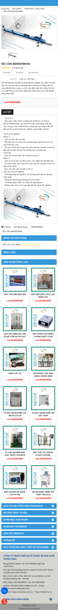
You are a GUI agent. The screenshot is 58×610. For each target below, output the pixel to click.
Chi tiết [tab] (7, 112)
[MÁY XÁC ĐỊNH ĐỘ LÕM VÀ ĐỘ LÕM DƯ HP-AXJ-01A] (15, 319)
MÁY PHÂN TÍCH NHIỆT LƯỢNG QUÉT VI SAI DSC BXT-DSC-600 (43, 336)
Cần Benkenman (21, 227)
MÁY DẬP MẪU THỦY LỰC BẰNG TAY (43, 295)
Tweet (20, 73)
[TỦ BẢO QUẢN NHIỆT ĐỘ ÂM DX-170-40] (15, 398)
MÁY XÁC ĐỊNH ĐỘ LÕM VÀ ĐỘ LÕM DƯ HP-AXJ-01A (15, 336)
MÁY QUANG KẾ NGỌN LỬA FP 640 (14, 493)
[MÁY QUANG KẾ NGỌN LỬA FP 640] (15, 477)
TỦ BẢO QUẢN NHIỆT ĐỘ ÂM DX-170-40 (14, 414)
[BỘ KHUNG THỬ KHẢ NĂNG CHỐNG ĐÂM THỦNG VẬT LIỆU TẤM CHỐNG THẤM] (43, 359)
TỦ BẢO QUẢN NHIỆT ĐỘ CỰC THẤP (43, 414)
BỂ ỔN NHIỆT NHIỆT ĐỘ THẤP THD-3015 (43, 493)
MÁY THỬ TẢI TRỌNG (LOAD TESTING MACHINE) (43, 455)
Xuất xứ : (14, 79)
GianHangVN (34, 609)
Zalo (4, 591)
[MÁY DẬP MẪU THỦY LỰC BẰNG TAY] (43, 280)
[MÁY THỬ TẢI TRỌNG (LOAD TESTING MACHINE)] (43, 438)
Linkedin (34, 73)
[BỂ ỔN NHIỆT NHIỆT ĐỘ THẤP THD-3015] (43, 477)
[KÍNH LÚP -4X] (15, 359)
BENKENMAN (37, 227)
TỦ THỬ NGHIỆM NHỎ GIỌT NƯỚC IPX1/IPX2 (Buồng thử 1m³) (15, 455)
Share (7, 73)
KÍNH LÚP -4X (15, 373)
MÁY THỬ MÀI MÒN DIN (15, 294)
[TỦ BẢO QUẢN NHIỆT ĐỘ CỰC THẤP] (43, 398)
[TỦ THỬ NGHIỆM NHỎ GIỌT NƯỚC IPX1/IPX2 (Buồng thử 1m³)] (15, 438)
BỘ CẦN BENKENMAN (12, 231)
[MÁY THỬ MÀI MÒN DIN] (15, 280)
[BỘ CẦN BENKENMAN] (29, 32)
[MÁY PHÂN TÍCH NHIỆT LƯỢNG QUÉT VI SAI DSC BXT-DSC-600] (43, 319)
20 (18, 68)
